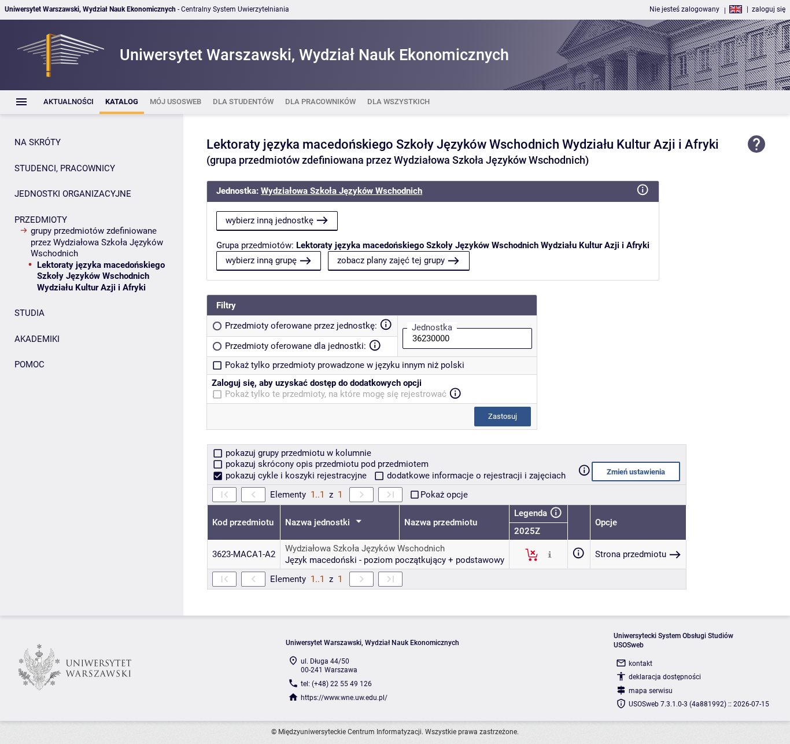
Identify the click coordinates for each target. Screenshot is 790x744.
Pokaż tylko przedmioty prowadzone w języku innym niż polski (344, 365)
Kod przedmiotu (243, 522)
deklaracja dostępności (665, 677)
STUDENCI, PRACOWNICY (64, 168)
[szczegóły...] (549, 554)
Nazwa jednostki (318, 522)
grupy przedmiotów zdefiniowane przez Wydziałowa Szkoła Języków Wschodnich (97, 242)
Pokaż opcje (444, 494)
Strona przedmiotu (630, 554)
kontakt (640, 664)
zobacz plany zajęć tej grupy (391, 260)
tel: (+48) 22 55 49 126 (336, 684)
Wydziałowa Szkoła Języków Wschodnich (341, 191)
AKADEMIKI (37, 339)
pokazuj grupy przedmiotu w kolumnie (297, 453)
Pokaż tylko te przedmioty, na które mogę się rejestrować (335, 394)
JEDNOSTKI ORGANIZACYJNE (72, 194)
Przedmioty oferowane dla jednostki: (295, 346)
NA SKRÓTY (37, 142)
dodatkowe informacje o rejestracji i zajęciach (475, 475)
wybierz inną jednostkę (269, 220)
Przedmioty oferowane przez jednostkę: (301, 326)
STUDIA (29, 313)
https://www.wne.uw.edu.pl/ (344, 698)
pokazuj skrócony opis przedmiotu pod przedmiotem (326, 464)
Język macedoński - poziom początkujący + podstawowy (394, 560)
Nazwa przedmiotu (440, 522)
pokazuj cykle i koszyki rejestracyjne (296, 475)
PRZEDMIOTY (40, 220)
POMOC (29, 364)
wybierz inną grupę (261, 260)
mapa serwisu (651, 691)
